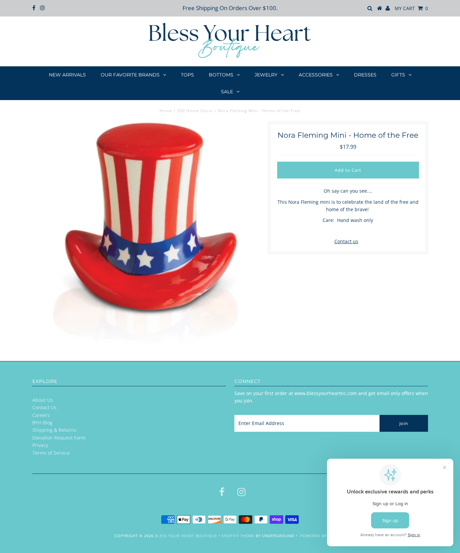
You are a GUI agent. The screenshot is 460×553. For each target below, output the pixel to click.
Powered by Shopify (323, 535)
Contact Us (44, 407)
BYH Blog (42, 422)
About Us (42, 400)
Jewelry (266, 75)
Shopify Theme (238, 535)
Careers (41, 415)
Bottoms (221, 75)
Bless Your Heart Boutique (186, 535)
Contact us (346, 241)
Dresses (365, 75)
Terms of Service (51, 453)
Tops (187, 75)
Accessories (316, 75)
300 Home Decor (195, 110)
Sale (227, 92)
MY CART (411, 8)
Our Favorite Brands (130, 75)
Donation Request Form (59, 437)
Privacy (40, 445)
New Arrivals (67, 75)
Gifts (398, 75)
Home (166, 110)
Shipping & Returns (54, 430)
